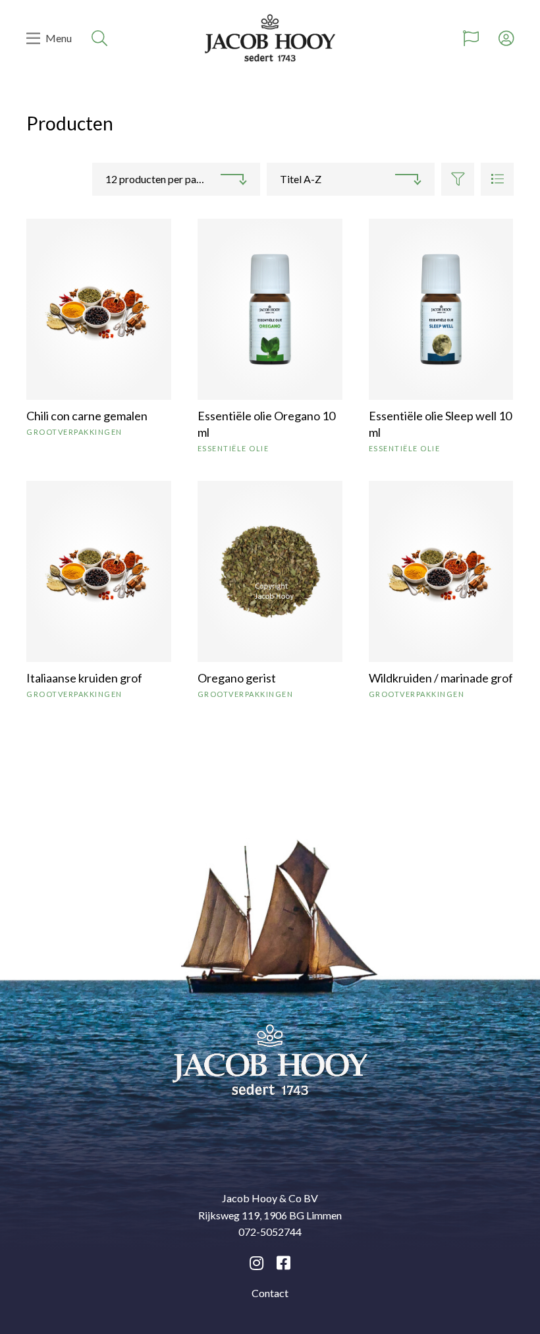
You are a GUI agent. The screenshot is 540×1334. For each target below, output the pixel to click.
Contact (270, 1293)
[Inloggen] (506, 38)
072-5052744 (270, 1231)
